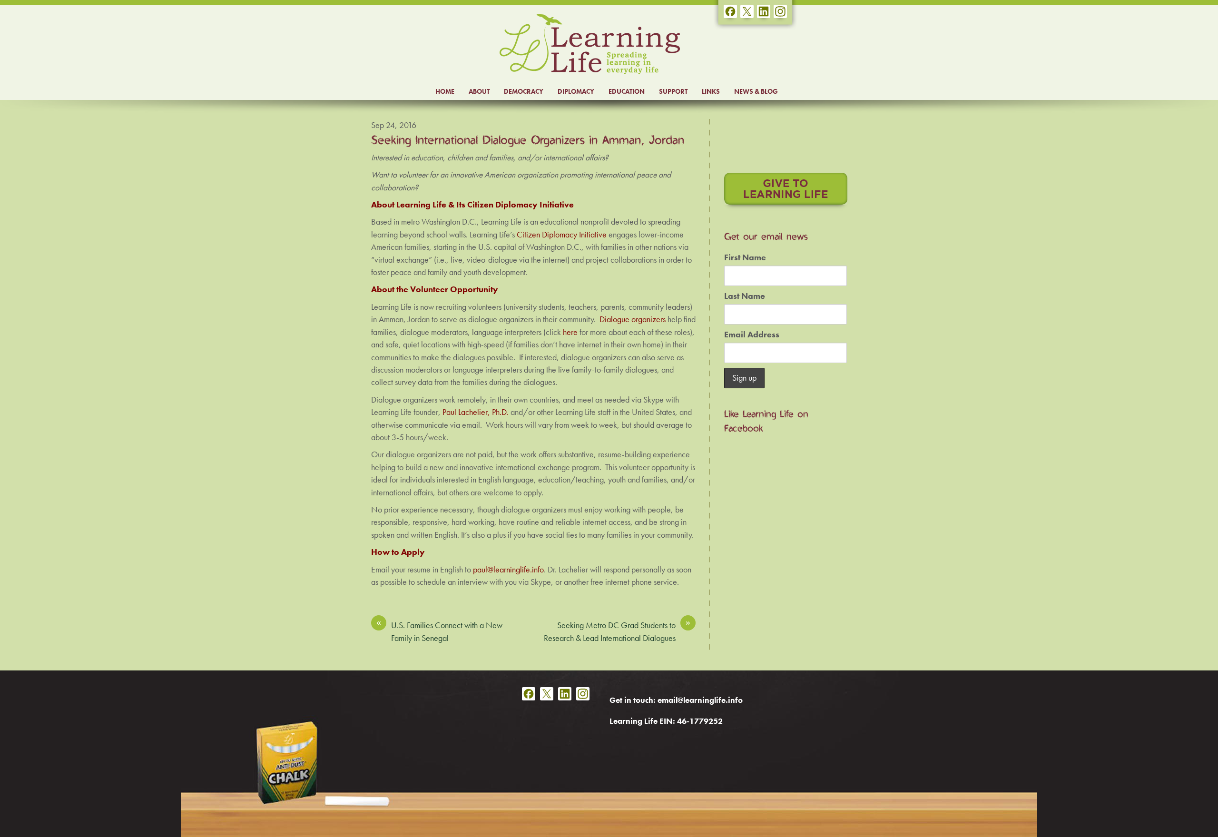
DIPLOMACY (576, 91)
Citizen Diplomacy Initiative (562, 234)
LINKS (711, 91)
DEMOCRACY (523, 91)
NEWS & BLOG (756, 91)
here (570, 332)
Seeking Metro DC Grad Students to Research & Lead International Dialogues (617, 631)
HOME (444, 91)
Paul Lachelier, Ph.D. (475, 412)
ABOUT (479, 91)
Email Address (751, 334)
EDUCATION (627, 91)
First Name (745, 257)
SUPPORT (673, 91)
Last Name (744, 296)
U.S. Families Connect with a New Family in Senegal (439, 631)
